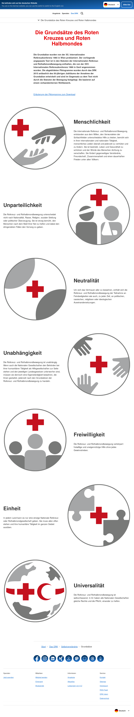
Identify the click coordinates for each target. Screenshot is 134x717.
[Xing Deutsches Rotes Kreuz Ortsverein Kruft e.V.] (60, 658)
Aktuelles (71, 681)
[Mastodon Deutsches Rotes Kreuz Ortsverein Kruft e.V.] (76, 658)
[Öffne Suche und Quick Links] (82, 13)
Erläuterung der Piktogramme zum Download (54, 94)
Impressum (104, 686)
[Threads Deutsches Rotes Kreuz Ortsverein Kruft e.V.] (92, 658)
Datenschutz (104, 698)
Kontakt (102, 677)
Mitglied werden (41, 677)
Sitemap (103, 681)
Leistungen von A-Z (75, 686)
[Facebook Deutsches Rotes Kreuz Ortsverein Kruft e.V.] (37, 658)
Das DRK (74, 13)
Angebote (56, 13)
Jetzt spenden (8, 677)
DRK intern (104, 694)
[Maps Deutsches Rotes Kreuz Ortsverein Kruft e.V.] (68, 658)
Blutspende (39, 686)
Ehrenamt (39, 681)
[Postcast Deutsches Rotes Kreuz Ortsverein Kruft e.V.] (100, 658)
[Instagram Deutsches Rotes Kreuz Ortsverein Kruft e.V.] (44, 658)
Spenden (65, 13)
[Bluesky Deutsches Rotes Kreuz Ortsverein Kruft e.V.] (84, 658)
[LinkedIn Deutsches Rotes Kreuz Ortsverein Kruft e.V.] (52, 658)
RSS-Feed (104, 690)
